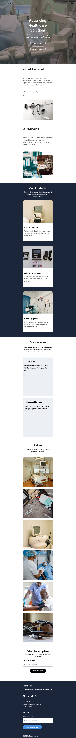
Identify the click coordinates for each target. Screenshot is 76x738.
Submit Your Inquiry (32, 727)
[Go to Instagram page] (28, 696)
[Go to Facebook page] (24, 696)
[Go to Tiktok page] (32, 696)
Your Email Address (29, 660)
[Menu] (72, 3)
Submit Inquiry (38, 671)
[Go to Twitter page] (36, 696)
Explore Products (38, 49)
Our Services (38, 43)
